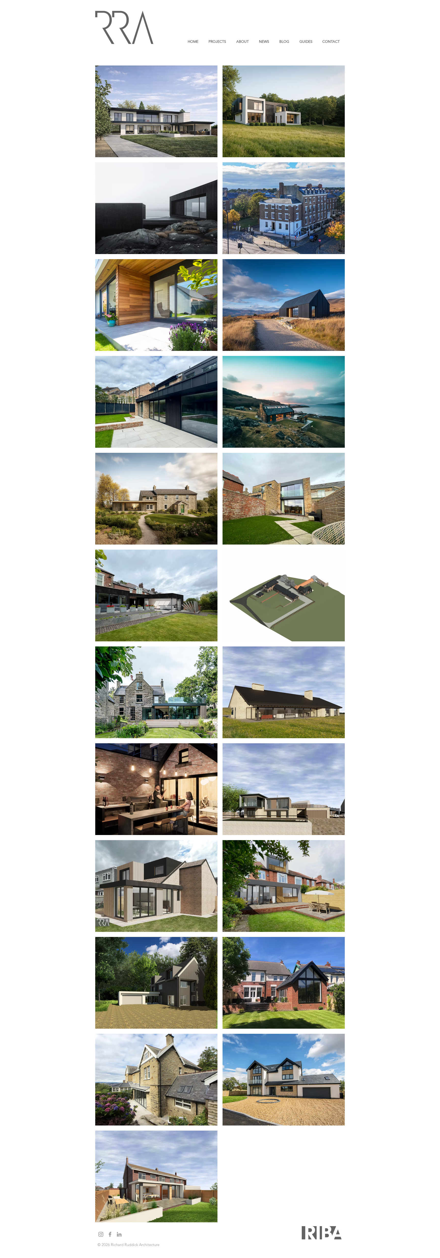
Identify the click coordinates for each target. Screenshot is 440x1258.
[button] (217, 41)
